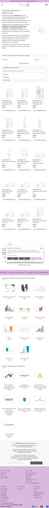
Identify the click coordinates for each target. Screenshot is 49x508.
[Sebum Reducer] (40, 288)
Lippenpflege (3, 494)
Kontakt (2, 474)
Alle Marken (5, 74)
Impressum (36, 489)
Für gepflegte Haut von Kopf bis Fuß (11, 67)
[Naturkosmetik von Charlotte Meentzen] (40, 400)
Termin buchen (4, 476)
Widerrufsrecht (37, 495)
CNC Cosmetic (28, 476)
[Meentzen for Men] (24, 288)
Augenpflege (3, 492)
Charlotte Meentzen (29, 474)
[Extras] (9, 329)
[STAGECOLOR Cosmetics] (9, 425)
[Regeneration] (9, 308)
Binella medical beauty (30, 473)
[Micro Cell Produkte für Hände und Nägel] (24, 400)
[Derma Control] (24, 329)
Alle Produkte (6, 77)
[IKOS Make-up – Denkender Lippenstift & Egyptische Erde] (40, 376)
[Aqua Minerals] (24, 349)
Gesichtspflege (4, 489)
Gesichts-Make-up (5, 490)
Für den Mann (4, 501)
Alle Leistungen (6, 80)
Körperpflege (3, 495)
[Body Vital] (9, 349)
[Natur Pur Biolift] (40, 308)
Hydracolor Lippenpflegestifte (32, 483)
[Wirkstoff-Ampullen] (9, 288)
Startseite (4, 55)
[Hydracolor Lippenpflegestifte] (24, 376)
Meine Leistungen (4, 478)
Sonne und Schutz (5, 499)
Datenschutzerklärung (39, 492)
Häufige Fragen (4, 473)
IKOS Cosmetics (29, 481)
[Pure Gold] (24, 308)
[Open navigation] (2, 4)
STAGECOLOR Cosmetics (30, 479)
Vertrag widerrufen (38, 497)
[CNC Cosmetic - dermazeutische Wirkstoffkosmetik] (9, 376)
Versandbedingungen (38, 494)
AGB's (35, 490)
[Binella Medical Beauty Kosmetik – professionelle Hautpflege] (9, 400)
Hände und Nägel (4, 497)
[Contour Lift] (40, 329)
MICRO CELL (28, 478)
